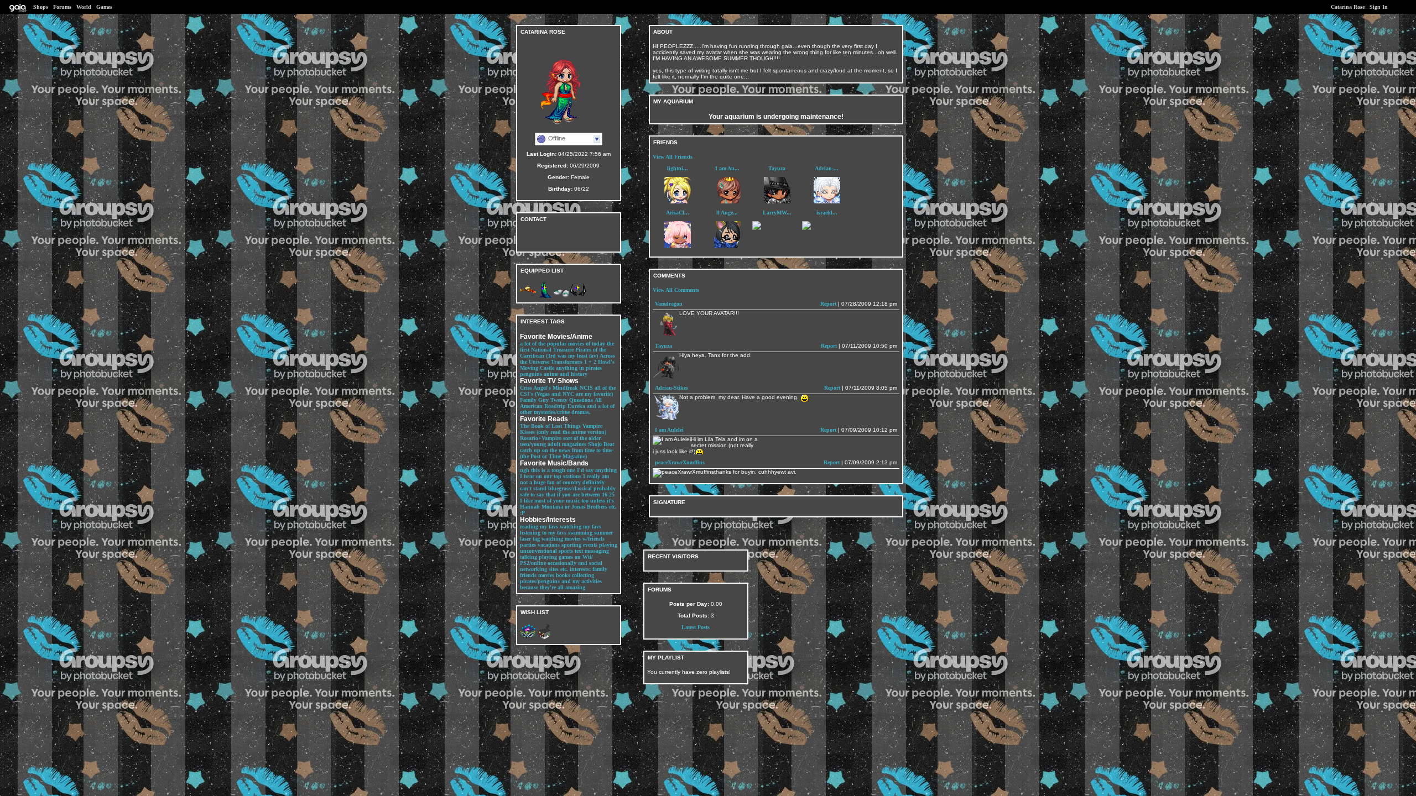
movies (546, 575)
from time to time (592, 450)
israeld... (826, 213)
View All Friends (673, 157)
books (563, 575)
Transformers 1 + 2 (573, 362)
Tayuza (776, 168)
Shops (40, 7)
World (83, 7)
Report (828, 304)
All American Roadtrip (561, 403)
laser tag (530, 539)
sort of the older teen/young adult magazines (560, 441)
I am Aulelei (669, 430)
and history (573, 374)
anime (551, 374)
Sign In (1379, 7)
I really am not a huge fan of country (564, 479)
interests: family (588, 569)
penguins (531, 374)
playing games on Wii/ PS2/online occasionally (556, 560)
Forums (62, 7)
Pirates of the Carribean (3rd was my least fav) (563, 353)
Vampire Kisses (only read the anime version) (563, 429)
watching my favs (580, 526)
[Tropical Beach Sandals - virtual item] (561, 297)
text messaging (592, 551)
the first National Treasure (567, 347)
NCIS (586, 388)
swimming (580, 533)
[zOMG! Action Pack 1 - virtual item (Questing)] (545, 638)
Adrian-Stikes (671, 388)
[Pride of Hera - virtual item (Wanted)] (528, 638)
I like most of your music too (554, 501)
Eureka (576, 406)
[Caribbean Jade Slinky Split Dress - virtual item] (545, 297)
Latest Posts (695, 627)
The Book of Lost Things (550, 426)
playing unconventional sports (568, 548)
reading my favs (539, 526)
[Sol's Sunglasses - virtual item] (578, 297)
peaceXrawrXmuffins (680, 462)
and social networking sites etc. (561, 566)
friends (528, 575)
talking (528, 557)
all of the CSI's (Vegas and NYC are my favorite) (568, 391)
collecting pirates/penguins (557, 578)
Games (104, 7)
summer (603, 533)
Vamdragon (669, 304)
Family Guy (534, 400)
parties (528, 545)
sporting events (579, 545)
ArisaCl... (677, 213)
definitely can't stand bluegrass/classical (562, 485)
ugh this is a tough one (547, 470)
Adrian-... (827, 168)
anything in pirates (579, 368)
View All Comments (676, 290)
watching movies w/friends (573, 539)
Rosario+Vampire (540, 438)
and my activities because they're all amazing (561, 584)
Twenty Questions (571, 400)
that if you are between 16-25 (580, 494)
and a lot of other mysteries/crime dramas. (567, 409)
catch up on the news (545, 450)
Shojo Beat (601, 444)
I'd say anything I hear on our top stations (568, 473)
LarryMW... (777, 213)
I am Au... (727, 168)
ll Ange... (727, 213)
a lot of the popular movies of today (562, 344)
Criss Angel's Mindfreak (549, 388)
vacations (549, 545)
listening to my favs (543, 533)
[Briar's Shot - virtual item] (528, 297)
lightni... (677, 168)
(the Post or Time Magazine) (553, 456)
